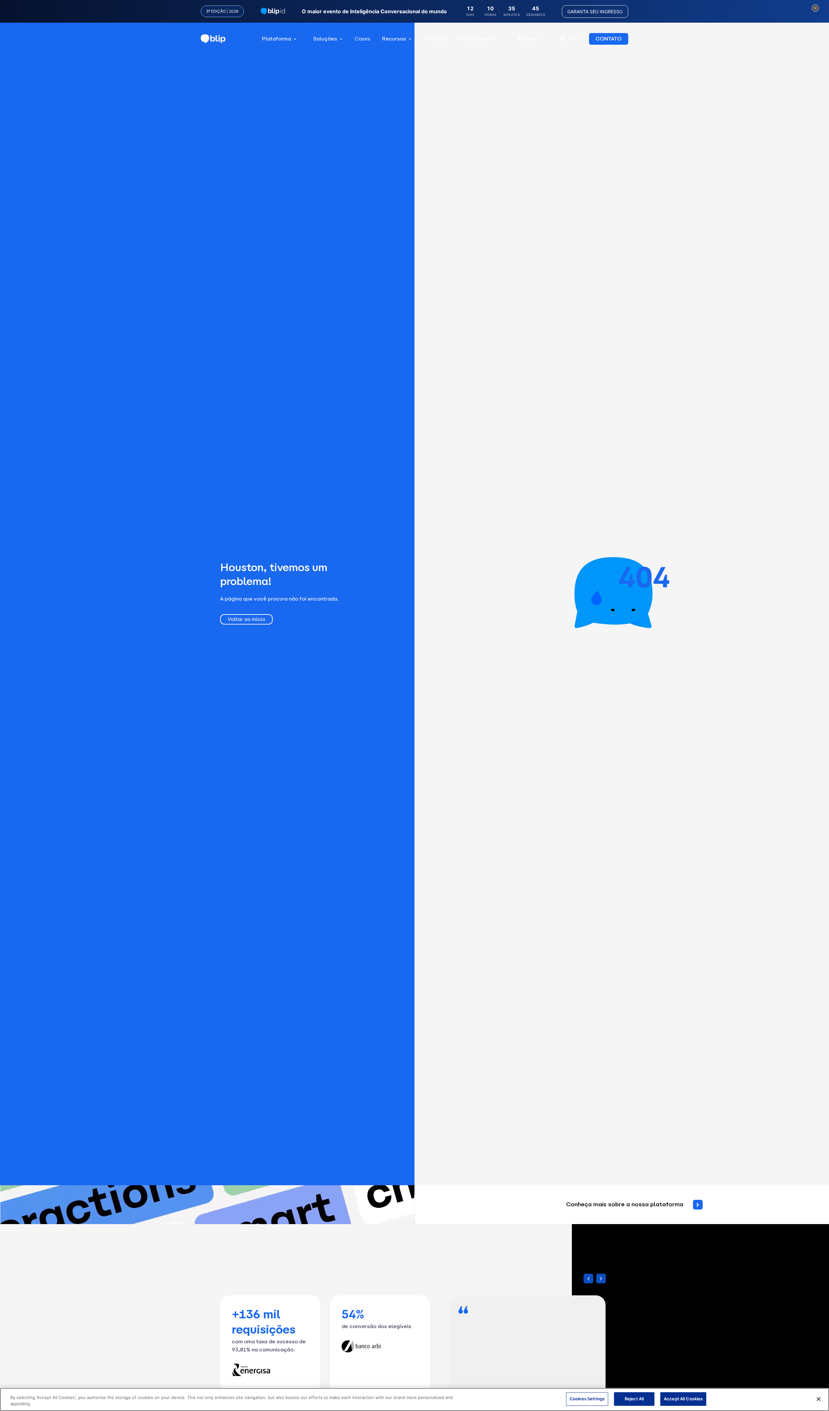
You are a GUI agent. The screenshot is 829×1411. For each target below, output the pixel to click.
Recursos (394, 38)
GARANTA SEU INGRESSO (595, 11)
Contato (609, 38)
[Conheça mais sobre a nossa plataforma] (698, 1205)
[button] (601, 1278)
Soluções (325, 38)
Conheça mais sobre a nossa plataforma (624, 1204)
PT (570, 38)
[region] (414, 1399)
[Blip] (213, 39)
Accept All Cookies (683, 1398)
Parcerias (435, 38)
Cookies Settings (587, 1398)
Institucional (474, 38)
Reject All (634, 1398)
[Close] (819, 1399)
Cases (362, 38)
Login (531, 38)
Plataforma (276, 38)
